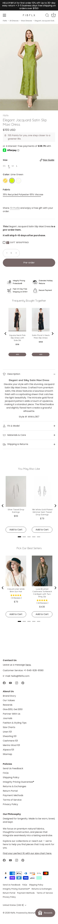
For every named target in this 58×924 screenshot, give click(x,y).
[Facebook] (4, 682)
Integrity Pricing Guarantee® (18, 781)
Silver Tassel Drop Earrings (16, 510)
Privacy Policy (10, 804)
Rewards (7, 704)
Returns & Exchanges (14, 786)
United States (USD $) (13, 905)
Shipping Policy (11, 777)
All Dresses (14, 21)
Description (13, 374)
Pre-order (29, 262)
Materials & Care (16, 435)
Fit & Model (13, 425)
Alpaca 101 (8, 749)
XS (4, 166)
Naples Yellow (5, 180)
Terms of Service (12, 799)
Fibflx (5, 21)
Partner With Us (11, 713)
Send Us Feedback (13, 768)
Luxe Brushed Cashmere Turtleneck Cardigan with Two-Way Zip (42, 593)
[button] (47, 160)
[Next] (52, 333)
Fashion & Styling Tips (14, 722)
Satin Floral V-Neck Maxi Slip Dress (41, 336)
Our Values (9, 700)
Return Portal (10, 790)
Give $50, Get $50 (13, 709)
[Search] (47, 16)
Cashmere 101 (10, 740)
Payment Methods (13, 795)
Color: (13, 174)
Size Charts (9, 727)
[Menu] (4, 15)
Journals (7, 718)
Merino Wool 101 (11, 745)
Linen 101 (7, 731)
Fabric (6, 189)
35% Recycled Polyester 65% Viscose (23, 194)
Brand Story (9, 695)
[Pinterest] (22, 682)
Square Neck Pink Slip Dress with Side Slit (17, 338)
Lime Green (11, 180)
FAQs (6, 773)
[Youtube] (10, 682)
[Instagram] (16, 682)
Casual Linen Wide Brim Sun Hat (15, 590)
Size (28, 160)
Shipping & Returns (17, 444)
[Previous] (5, 333)
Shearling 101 (9, 736)
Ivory (18, 180)
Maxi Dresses (26, 21)
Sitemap (7, 754)
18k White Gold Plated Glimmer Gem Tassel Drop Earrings (42, 512)
